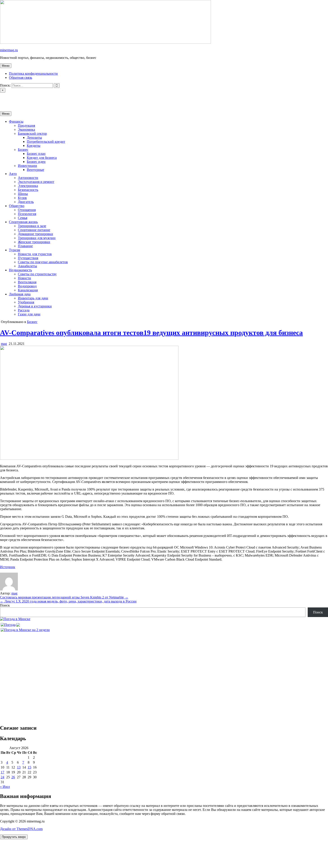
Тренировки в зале (32, 226)
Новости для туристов (35, 254)
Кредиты (33, 145)
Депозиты (34, 137)
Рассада (23, 310)
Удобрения (26, 302)
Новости (24, 278)
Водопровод (27, 286)
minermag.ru (9, 50)
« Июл (5, 787)
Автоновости (28, 178)
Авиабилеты (27, 266)
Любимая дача (20, 294)
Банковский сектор (32, 133)
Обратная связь (20, 77)
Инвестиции (27, 166)
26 (13, 777)
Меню (6, 65)
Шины (23, 194)
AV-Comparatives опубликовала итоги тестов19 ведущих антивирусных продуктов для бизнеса (151, 333)
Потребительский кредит (46, 141)
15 (29, 767)
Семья (22, 218)
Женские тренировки (34, 242)
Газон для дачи (29, 314)
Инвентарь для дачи (33, 298)
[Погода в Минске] (15, 619)
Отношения (27, 210)
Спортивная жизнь (23, 222)
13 (19, 767)
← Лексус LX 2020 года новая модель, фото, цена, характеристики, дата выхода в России (68, 601)
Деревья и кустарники (35, 306)
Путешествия (28, 258)
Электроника (28, 186)
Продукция (26, 125)
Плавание (25, 246)
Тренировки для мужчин (37, 238)
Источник (7, 567)
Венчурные (35, 170)
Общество (16, 206)
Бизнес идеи (36, 162)
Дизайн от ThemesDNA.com (21, 829)
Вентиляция (27, 282)
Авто (13, 174)
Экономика (26, 129)
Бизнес (23, 149)
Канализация (28, 290)
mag (4, 344)
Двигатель (26, 202)
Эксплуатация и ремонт (36, 182)
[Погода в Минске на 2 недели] (25, 629)
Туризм (14, 250)
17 (2, 772)
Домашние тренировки (35, 234)
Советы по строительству (37, 274)
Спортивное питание (34, 230)
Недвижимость (20, 270)
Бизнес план (36, 153)
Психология (27, 214)
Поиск (5, 605)
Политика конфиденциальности (33, 73)
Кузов (22, 198)
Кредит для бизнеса (42, 158)
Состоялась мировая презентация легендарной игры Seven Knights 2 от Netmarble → (64, 597)
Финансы (16, 121)
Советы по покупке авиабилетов (43, 262)
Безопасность (28, 190)
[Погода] (10, 624)
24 (2, 777)
